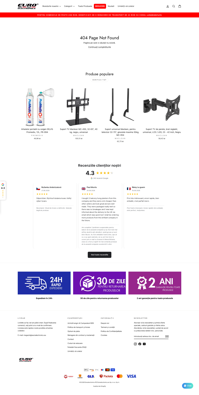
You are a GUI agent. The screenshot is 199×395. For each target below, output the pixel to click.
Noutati (111, 6)
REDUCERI (100, 6)
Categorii (68, 6)
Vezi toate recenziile (99, 255)
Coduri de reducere (75, 343)
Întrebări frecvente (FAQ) (77, 347)
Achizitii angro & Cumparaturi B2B (81, 323)
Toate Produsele (85, 6)
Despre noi (105, 323)
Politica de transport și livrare (79, 327)
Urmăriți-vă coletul (126, 6)
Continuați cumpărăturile (99, 47)
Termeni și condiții (108, 327)
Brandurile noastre (50, 6)
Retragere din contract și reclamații (81, 335)
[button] (187, 385)
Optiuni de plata (74, 331)
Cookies (104, 335)
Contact (71, 339)
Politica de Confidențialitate (111, 331)
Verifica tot (99, 80)
